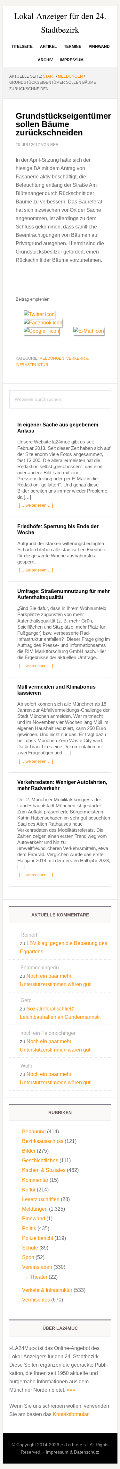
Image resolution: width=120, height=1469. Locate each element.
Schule (30, 1247)
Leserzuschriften (41, 1199)
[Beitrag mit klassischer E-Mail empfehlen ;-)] (88, 330)
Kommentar (35, 1180)
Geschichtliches (40, 1160)
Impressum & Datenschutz (72, 1452)
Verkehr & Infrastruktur (47, 1290)
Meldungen (51, 358)
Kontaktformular (70, 1414)
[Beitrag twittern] (42, 314)
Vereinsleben (37, 1267)
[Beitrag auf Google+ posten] (44, 331)
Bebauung (34, 1131)
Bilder (29, 1151)
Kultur (29, 1189)
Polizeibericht (37, 1238)
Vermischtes (36, 1299)
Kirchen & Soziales (44, 1170)
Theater (38, 1277)
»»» (71, 1390)
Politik (29, 1228)
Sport (28, 1257)
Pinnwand (33, 1218)
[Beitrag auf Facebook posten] (45, 322)
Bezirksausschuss (42, 1141)
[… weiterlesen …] (36, 505)
